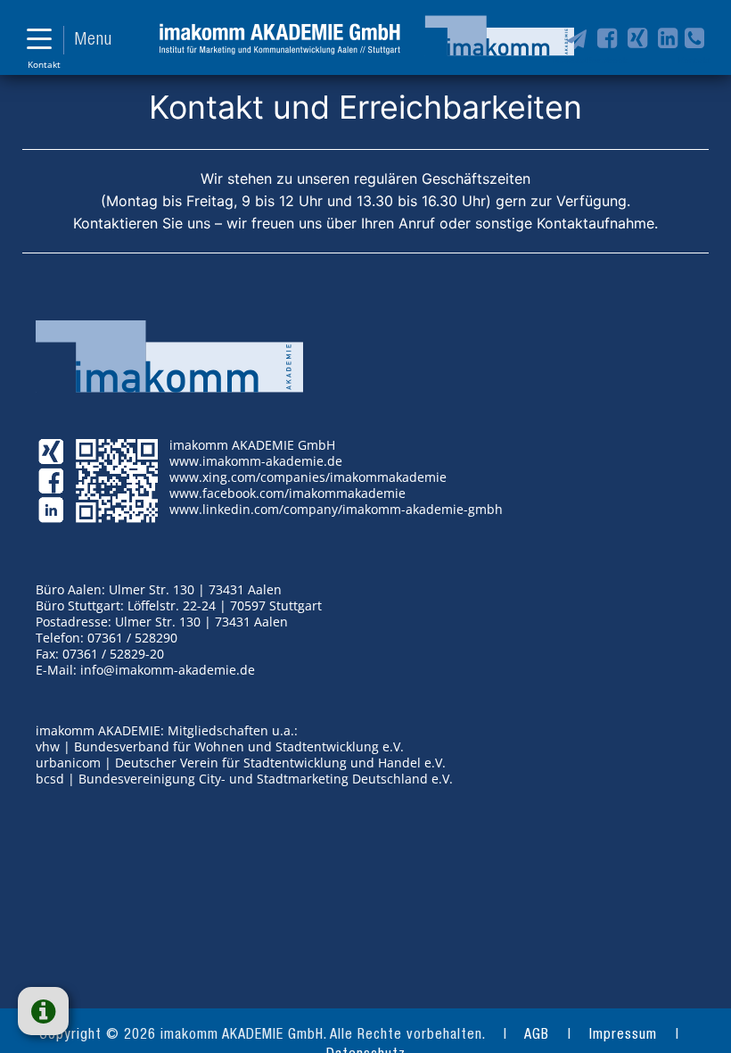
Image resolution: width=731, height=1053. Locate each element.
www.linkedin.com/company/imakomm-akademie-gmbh (336, 509)
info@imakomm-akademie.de (167, 669)
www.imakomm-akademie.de (255, 460)
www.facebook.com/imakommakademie (287, 493)
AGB (536, 1036)
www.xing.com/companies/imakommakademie (308, 476)
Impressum (623, 1036)
